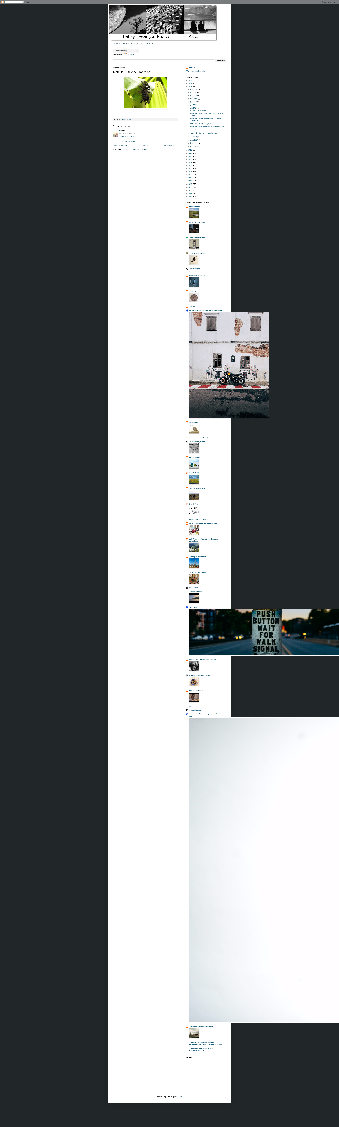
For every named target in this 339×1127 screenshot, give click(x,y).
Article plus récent (120, 146)
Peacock (193, 130)
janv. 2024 (194, 146)
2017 (190, 169)
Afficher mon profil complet (195, 71)
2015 (190, 175)
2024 (190, 87)
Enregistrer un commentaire (127, 141)
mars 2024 (194, 140)
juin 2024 (193, 105)
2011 (190, 187)
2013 (190, 181)
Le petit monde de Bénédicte (199, 438)
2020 (190, 159)
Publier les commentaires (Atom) (135, 150)
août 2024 (194, 99)
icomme (192, 706)
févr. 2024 (194, 143)
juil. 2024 (193, 102)
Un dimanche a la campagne (199, 675)
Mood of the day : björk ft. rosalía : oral (203, 133)
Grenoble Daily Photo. (197, 442)
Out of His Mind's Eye (197, 222)
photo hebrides (194, 207)
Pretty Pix (192, 291)
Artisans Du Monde (196, 691)
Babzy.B (192, 68)
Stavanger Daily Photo (197, 557)
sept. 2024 (194, 95)
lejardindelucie (194, 422)
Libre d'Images (194, 269)
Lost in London (194, 607)
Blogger (179, 1097)
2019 (190, 162)
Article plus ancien (170, 146)
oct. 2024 (193, 92)
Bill (120, 131)
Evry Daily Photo (195, 473)
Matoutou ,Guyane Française (200, 124)
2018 (190, 165)
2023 (190, 150)
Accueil (145, 146)
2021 (190, 156)
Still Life (192, 307)
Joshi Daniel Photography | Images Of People (206, 310)
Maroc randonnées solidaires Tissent (203, 523)
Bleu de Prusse (194, 504)
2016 (190, 172)
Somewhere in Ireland (197, 238)
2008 (190, 196)
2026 (190, 81)
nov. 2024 (194, 89)
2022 (190, 153)
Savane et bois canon (198, 111)
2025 (190, 84)
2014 (190, 178)
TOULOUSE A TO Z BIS (197, 253)
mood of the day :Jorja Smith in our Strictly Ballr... (207, 127)
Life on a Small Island (197, 488)
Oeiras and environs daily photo (201, 1027)
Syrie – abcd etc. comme (198, 520)
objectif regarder (195, 457)
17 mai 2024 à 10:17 (126, 137)
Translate (131, 54)
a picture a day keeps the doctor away (203, 660)
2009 (190, 193)
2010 (190, 190)
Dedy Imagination (195, 592)
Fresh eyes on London (197, 572)
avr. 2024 (193, 137)
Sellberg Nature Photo (197, 276)
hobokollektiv (194, 588)
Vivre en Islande (195, 710)
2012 (190, 184)
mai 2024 (193, 108)
